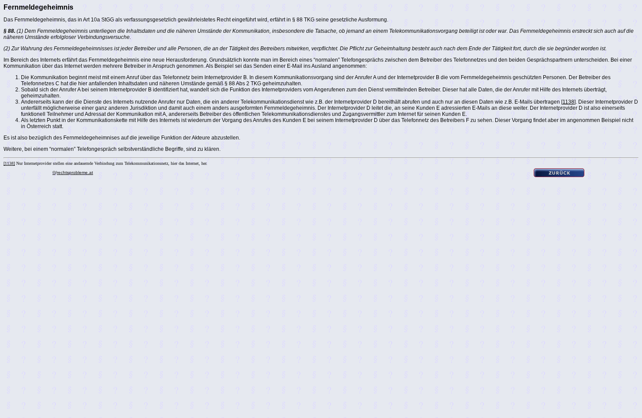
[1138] (568, 102)
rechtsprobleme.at (75, 172)
